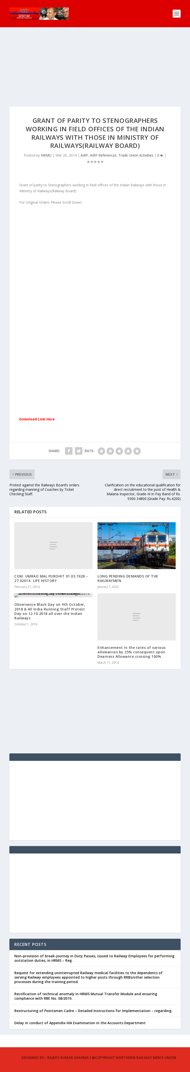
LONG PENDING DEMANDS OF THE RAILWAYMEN (127, 578)
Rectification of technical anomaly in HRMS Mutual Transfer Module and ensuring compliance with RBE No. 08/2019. (85, 996)
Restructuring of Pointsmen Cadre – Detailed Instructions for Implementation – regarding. (93, 1010)
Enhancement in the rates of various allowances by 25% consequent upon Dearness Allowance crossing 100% (131, 652)
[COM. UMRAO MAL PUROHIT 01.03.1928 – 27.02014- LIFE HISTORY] (53, 545)
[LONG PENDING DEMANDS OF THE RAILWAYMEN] (136, 545)
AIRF (84, 155)
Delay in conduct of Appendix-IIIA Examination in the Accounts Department (80, 1022)
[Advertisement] (94, 72)
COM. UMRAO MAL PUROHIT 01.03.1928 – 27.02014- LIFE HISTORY (51, 578)
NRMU (46, 155)
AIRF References (103, 155)
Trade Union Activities (136, 155)
